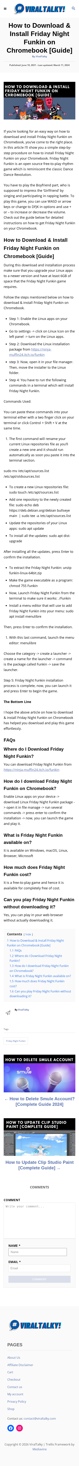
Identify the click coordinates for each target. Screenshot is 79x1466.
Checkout (13, 1380)
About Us (13, 1358)
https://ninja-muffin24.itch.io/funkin (31, 769)
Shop (11, 1409)
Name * (14, 1246)
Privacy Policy (16, 1402)
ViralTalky (41, 56)
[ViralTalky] (39, 9)
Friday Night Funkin (16, 1040)
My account (15, 1394)
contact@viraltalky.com (40, 1418)
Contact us (14, 1387)
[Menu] (5, 9)
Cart (10, 1372)
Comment (12, 1200)
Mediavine (40, 1449)
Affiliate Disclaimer (20, 1365)
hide (28, 934)
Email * (14, 1262)
